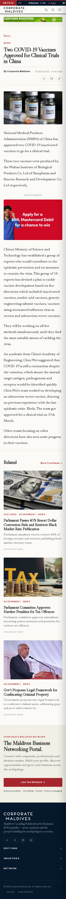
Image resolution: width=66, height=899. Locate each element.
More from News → (51, 463)
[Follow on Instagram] (23, 840)
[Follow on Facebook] (7, 840)
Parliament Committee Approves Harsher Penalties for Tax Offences (29, 609)
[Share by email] (51, 79)
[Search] (53, 9)
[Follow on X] (15, 840)
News (7, 36)
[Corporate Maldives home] (14, 9)
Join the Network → (33, 782)
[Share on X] (44, 79)
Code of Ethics (25, 892)
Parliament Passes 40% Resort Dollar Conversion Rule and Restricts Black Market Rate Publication (30, 524)
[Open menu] (59, 9)
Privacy (10, 892)
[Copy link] (59, 79)
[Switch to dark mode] (46, 9)
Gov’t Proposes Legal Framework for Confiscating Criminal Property (30, 692)
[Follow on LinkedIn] (31, 840)
